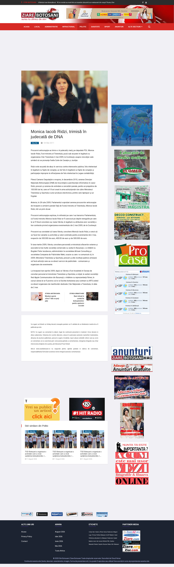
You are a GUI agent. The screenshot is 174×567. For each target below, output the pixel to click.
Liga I (90, 535)
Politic (83, 27)
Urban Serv (92, 532)
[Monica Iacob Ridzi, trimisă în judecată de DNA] (64, 97)
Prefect (98, 535)
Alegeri (115, 532)
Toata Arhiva (60, 551)
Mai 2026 (58, 546)
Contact (24, 541)
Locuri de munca (97, 541)
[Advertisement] (87, 48)
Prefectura (92, 538)
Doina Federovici (108, 532)
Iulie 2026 (58, 536)
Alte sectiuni (134, 27)
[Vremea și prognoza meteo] (145, 271)
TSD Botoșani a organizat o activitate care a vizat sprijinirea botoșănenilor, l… (35, 454)
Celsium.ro (138, 313)
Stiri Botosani (115, 544)
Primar (94, 535)
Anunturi (119, 27)
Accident (97, 538)
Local (37, 27)
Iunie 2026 (59, 541)
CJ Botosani (103, 538)
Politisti (105, 541)
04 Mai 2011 (49, 143)
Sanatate (95, 27)
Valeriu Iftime (99, 532)
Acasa (26, 27)
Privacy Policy (26, 536)
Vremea (117, 271)
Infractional (68, 27)
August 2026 (60, 532)
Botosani (103, 535)
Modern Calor (113, 535)
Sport (107, 27)
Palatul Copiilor (98, 544)
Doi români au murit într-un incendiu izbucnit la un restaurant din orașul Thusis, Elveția (72, 2)
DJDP (107, 535)
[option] (72, 2)
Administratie (51, 27)
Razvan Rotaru (107, 544)
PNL (108, 541)
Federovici (110, 538)
